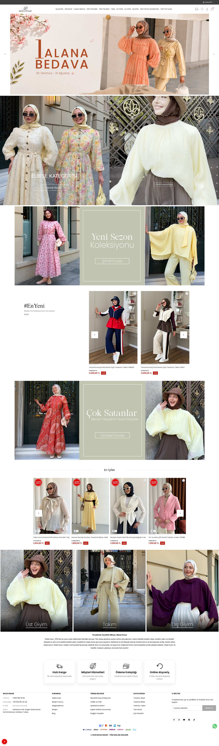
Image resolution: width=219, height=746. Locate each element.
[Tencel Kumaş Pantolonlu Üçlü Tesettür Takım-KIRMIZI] (113, 327)
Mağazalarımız (57, 706)
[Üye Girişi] (207, 9)
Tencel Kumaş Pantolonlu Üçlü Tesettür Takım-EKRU (163, 367)
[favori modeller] (109, 54)
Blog (53, 713)
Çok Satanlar (138, 713)
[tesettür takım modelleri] (109, 591)
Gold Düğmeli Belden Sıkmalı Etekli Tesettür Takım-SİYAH (128, 537)
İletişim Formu (57, 702)
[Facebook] (174, 720)
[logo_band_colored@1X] (109, 725)
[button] (4, 741)
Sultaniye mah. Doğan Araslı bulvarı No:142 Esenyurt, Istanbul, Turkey (21, 710)
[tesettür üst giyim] (36, 591)
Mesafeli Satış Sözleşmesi (100, 698)
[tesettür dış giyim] (182, 591)
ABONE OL (209, 708)
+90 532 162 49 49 (15, 702)
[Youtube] (184, 720)
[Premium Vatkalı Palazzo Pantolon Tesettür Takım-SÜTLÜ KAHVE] (90, 506)
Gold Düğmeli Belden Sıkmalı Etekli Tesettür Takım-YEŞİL (167, 537)
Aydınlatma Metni (97, 706)
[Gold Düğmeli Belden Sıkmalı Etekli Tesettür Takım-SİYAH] (128, 506)
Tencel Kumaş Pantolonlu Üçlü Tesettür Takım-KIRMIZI (111, 367)
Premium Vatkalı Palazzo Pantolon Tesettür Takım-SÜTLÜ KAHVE (90, 537)
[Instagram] (179, 720)
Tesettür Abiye (139, 698)
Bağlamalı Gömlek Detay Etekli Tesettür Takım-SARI (51, 537)
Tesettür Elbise (139, 702)
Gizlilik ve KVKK (96, 702)
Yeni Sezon (137, 709)
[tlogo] (109, 741)
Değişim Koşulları (97, 713)
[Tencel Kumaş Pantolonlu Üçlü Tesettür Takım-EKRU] (165, 327)
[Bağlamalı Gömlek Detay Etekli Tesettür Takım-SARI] (51, 506)
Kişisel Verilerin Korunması (100, 709)
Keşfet (26, 314)
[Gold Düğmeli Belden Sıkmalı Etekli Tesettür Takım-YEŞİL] (167, 506)
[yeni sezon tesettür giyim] (109, 245)
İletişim (55, 709)
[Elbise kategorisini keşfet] (55, 150)
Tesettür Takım (139, 706)
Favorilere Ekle (135, 293)
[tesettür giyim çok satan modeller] (109, 420)
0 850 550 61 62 (14, 698)
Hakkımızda (56, 698)
